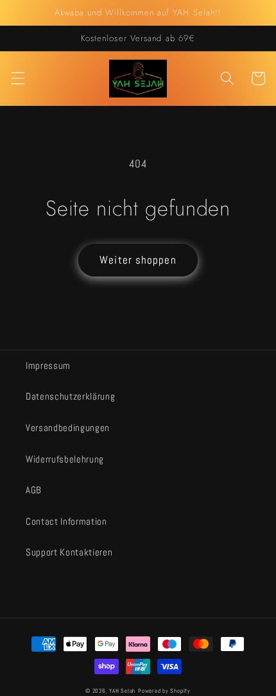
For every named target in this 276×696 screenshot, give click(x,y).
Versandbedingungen (68, 427)
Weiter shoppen (137, 260)
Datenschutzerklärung (70, 396)
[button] (17, 78)
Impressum (48, 365)
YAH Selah (122, 691)
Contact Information (66, 521)
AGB (34, 490)
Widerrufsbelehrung (65, 459)
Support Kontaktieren (69, 552)
